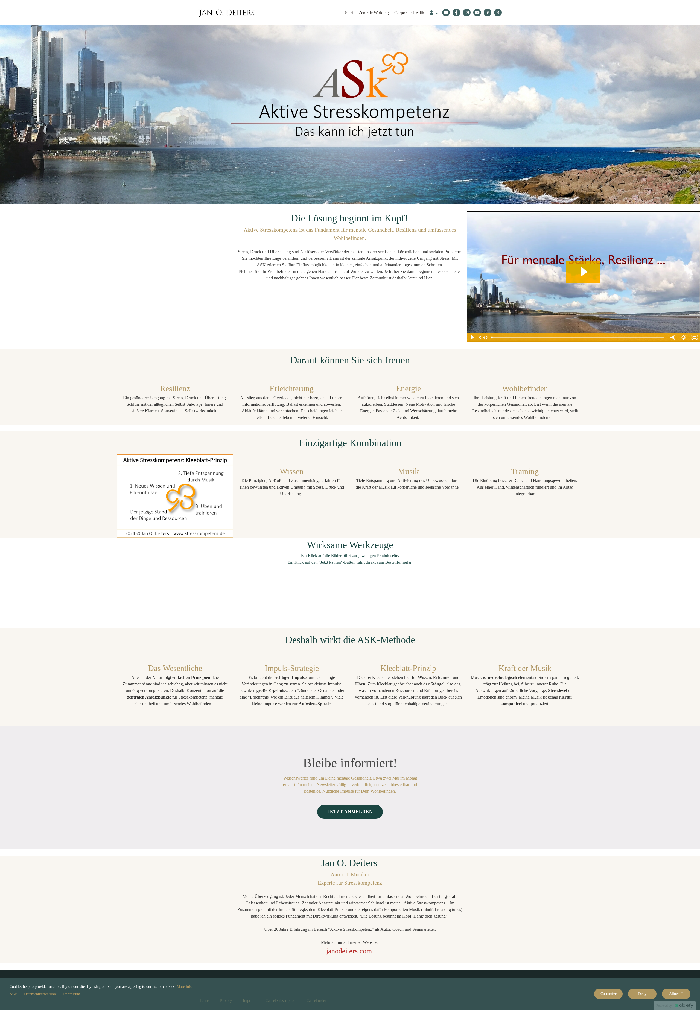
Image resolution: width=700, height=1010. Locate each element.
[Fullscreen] (694, 337)
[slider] (578, 337)
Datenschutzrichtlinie (40, 994)
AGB (14, 994)
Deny (642, 994)
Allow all (676, 994)
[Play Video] (472, 337)
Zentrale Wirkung (373, 12)
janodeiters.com (349, 951)
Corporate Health (409, 12)
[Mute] (672, 337)
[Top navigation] (434, 13)
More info (184, 987)
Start (349, 12)
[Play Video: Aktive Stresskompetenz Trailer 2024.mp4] (583, 272)
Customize (608, 994)
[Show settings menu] (683, 337)
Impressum (71, 994)
